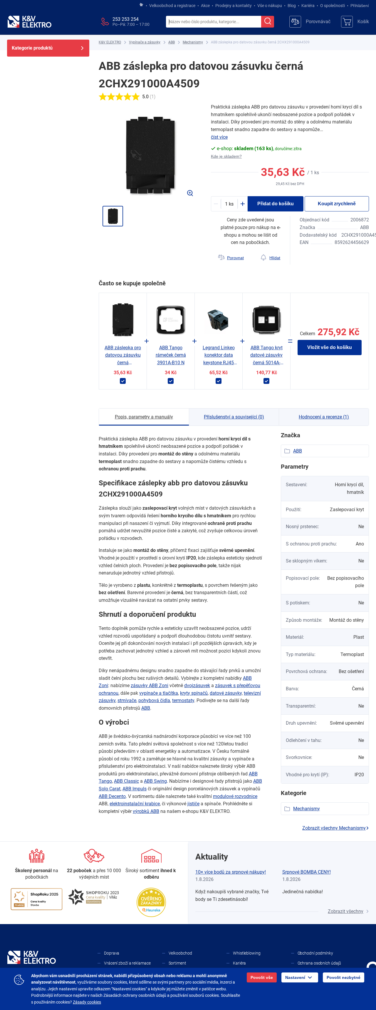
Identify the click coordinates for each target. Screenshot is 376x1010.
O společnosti (332, 5)
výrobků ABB (146, 811)
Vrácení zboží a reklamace (127, 963)
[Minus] (216, 203)
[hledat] (267, 22)
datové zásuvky (226, 693)
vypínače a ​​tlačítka (158, 693)
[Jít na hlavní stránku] (141, 5)
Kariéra (308, 5)
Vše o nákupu (269, 5)
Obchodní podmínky (315, 953)
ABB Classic (126, 781)
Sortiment (177, 963)
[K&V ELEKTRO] (29, 21)
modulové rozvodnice (235, 796)
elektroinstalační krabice (135, 803)
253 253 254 (126, 19)
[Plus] (242, 203)
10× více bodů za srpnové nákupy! (230, 872)
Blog (292, 5)
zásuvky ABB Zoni (149, 685)
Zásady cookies (87, 1002)
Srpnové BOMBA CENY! (306, 872)
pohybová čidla (154, 700)
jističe (193, 803)
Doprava (111, 953)
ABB (145, 708)
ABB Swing (155, 781)
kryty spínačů (194, 693)
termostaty (183, 700)
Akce (205, 5)
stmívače (127, 700)
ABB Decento (112, 796)
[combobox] (213, 22)
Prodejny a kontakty (233, 5)
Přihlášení (359, 5)
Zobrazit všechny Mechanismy (334, 828)
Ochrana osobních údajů (319, 963)
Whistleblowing (247, 953)
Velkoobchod (180, 953)
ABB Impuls (134, 789)
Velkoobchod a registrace (172, 5)
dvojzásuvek (197, 685)
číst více (219, 137)
